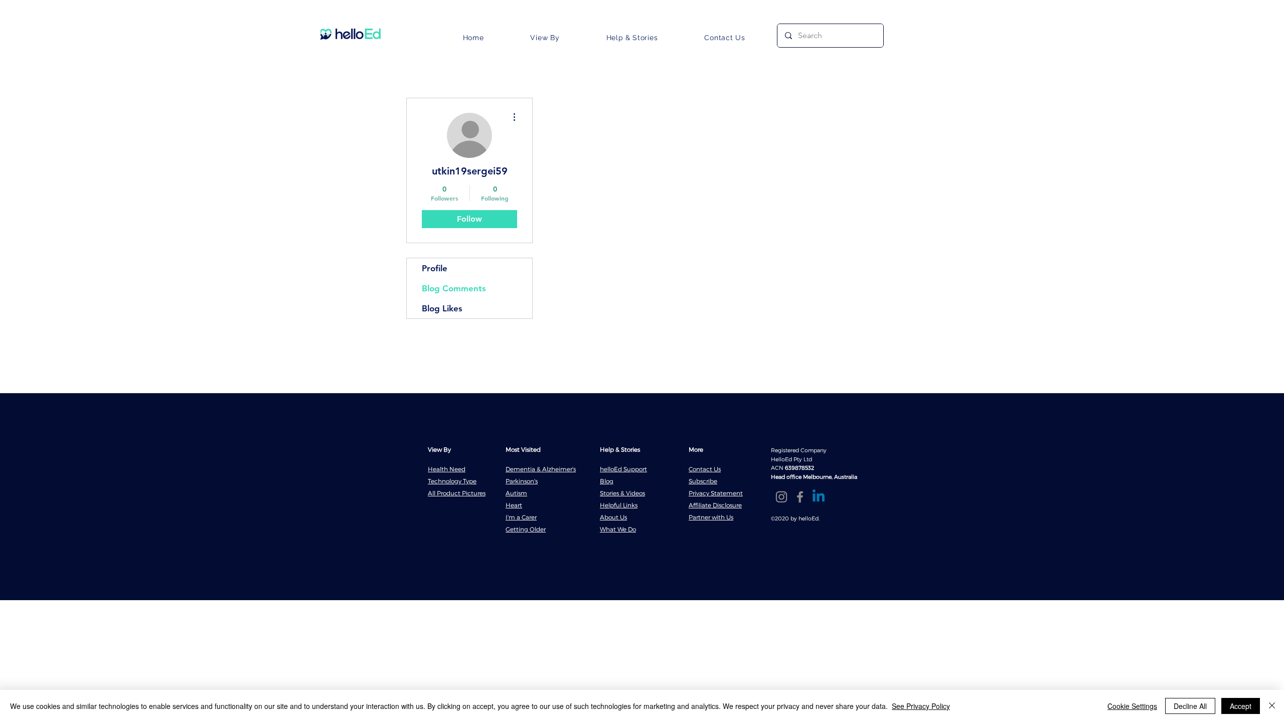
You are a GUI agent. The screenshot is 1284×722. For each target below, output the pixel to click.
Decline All (1190, 706)
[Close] (1272, 706)
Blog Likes (442, 308)
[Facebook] (800, 496)
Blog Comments (454, 288)
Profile (434, 268)
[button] (545, 37)
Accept (1240, 706)
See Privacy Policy (921, 706)
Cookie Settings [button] (1132, 706)
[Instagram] (781, 496)
